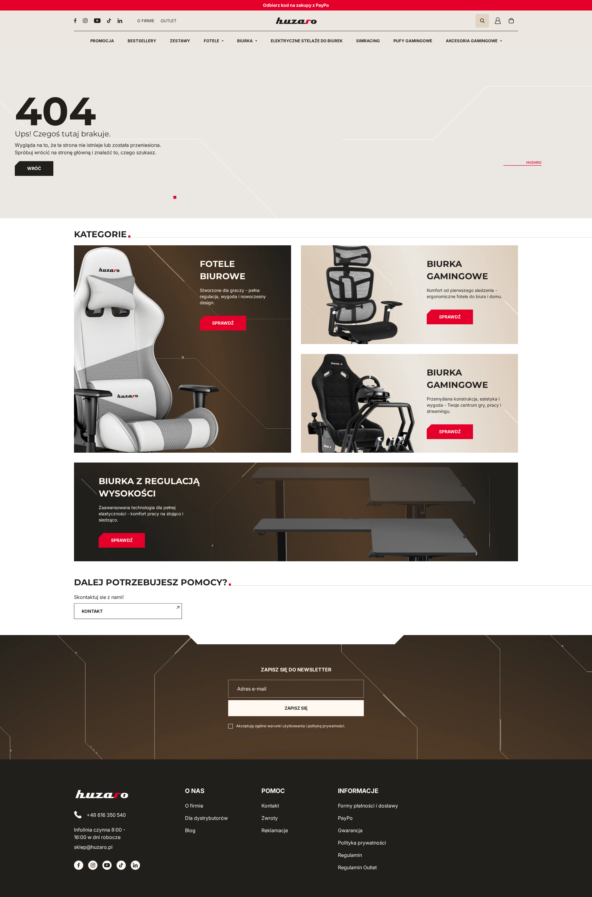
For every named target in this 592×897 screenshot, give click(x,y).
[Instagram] (85, 20)
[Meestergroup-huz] (296, 20)
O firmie (194, 806)
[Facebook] (75, 20)
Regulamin (350, 855)
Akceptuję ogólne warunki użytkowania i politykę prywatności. (290, 726)
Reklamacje (274, 830)
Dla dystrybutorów (206, 818)
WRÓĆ (34, 168)
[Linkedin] (119, 20)
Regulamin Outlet (357, 867)
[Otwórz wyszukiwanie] (482, 20)
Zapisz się (296, 708)
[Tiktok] (109, 20)
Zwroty (269, 818)
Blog (190, 830)
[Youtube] (97, 20)
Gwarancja (350, 830)
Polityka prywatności (362, 843)
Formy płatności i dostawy (368, 806)
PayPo (345, 818)
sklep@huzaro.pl (93, 847)
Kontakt (270, 806)
